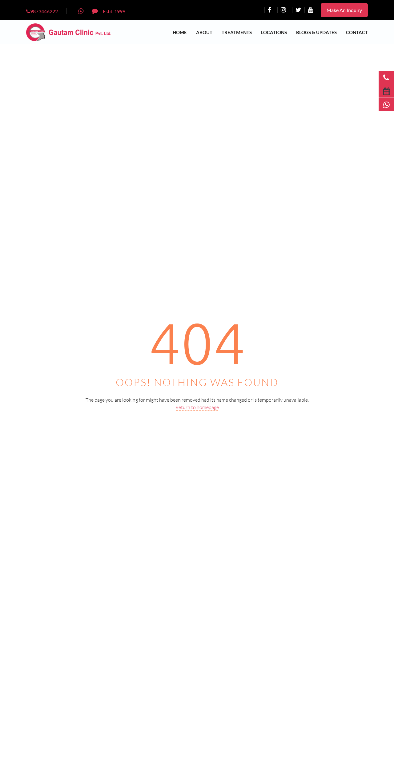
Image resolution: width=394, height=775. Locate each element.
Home (180, 32)
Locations (274, 32)
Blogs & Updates (316, 32)
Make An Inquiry (344, 10)
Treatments (237, 32)
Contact (357, 32)
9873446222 (44, 11)
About (204, 32)
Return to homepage (197, 407)
